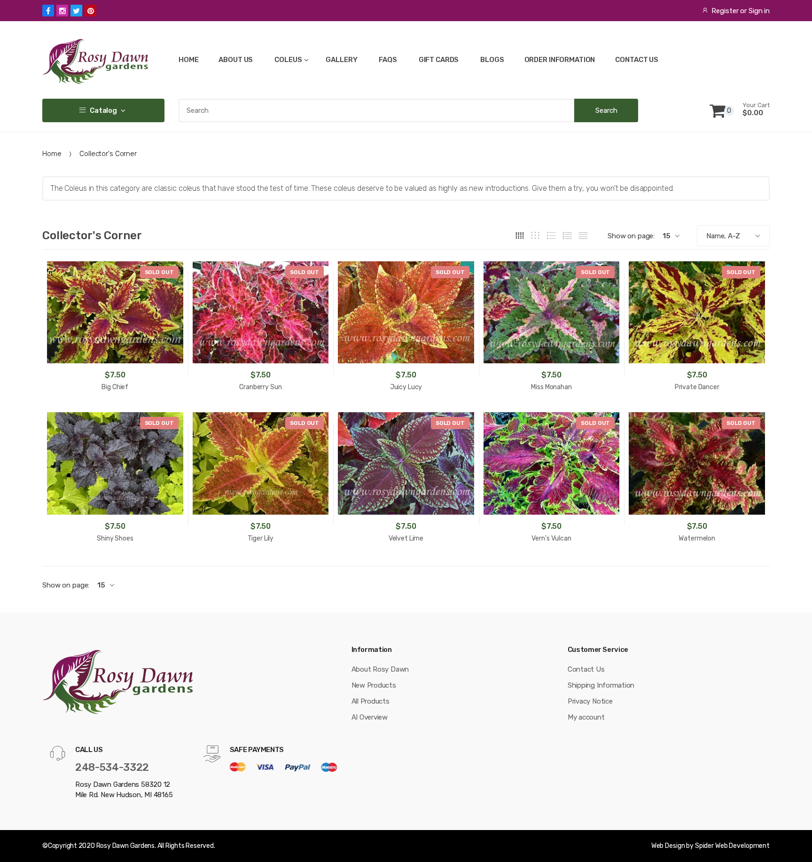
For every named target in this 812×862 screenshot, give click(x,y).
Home (51, 153)
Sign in (759, 11)
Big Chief (115, 387)
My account (586, 717)
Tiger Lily (261, 538)
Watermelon (697, 538)
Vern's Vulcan (551, 538)
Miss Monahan (551, 387)
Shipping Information (601, 685)
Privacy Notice (590, 701)
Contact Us (586, 669)
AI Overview (369, 717)
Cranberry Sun (260, 387)
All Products (370, 701)
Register (724, 11)
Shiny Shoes (115, 538)
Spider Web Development (732, 846)
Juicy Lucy (406, 387)
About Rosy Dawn (380, 669)
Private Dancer (697, 387)
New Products (373, 685)
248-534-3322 (112, 767)
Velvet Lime (406, 538)
